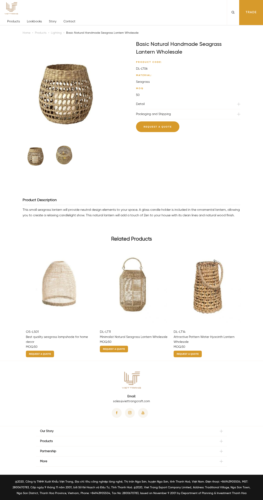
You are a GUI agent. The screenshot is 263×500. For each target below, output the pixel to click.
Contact (69, 21)
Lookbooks (34, 21)
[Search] (233, 12)
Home (26, 33)
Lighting (56, 33)
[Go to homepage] (41, 9)
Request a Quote (158, 127)
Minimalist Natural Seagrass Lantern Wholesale (133, 337)
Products (13, 21)
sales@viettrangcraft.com (131, 401)
